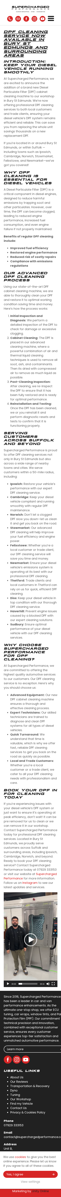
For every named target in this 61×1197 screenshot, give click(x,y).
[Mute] (48, 983)
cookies (20, 1157)
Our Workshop (20, 1099)
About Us (16, 1077)
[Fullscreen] (53, 983)
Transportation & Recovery (29, 1086)
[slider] (28, 984)
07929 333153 (13, 1125)
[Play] (8, 983)
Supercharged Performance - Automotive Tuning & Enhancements (30, 8)
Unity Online (40, 1191)
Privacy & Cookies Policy (27, 1112)
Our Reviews (19, 1082)
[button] (30, 939)
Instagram (30, 883)
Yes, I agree (15, 1174)
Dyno (14, 1090)
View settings (30, 1182)
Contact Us (18, 1108)
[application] (30, 939)
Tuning (15, 1095)
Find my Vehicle (21, 1104)
